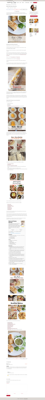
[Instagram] (9, 0)
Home (18, 2)
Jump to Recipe (17, 11)
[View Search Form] (37, 2)
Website (22, 393)
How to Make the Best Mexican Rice (36, 25)
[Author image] (6, 7)
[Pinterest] (8, 0)
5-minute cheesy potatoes (14, 165)
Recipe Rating (8, 381)
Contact (31, 2)
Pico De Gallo (9, 204)
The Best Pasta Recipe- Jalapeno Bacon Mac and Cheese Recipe (31, 35)
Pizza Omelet (9, 327)
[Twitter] (10, 0)
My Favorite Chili (10, 207)
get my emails (37, 0)
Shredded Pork (9, 209)
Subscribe (35, 2)
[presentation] (31, 21)
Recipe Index (27, 2)
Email (15, 393)
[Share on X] (24, 9)
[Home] (6, 4)
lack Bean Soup (10, 208)
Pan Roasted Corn (10, 205)
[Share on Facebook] (9, 9)
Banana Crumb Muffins (31, 24)
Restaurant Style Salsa (23, 54)
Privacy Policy (26, 398)
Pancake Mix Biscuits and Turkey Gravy (12, 328)
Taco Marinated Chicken (11, 163)
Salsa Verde (7, 55)
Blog (20, 2)
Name (7, 393)
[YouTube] (12, 0)
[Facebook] (7, 0)
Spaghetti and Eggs (10, 322)
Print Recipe (23, 225)
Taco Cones (18, 58)
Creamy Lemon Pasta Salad (36, 34)
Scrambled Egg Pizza (10, 323)
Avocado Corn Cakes (10, 326)
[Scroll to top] (43, 397)
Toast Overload (9, 329)
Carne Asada (9, 164)
